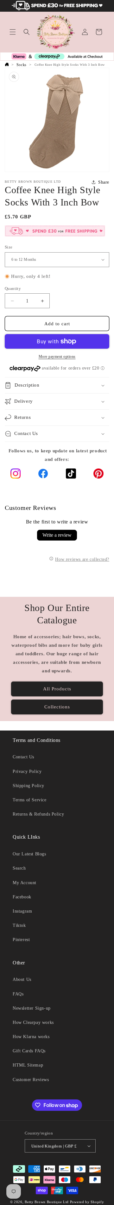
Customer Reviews (31, 1079)
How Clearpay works (33, 1022)
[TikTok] (71, 474)
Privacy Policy (27, 771)
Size (9, 247)
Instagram (22, 911)
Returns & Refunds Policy (38, 814)
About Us (22, 979)
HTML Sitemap (28, 1065)
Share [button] (103, 182)
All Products (57, 688)
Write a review (57, 535)
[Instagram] (15, 474)
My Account (24, 882)
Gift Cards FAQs (29, 1051)
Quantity (13, 288)
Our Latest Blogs (29, 854)
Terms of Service (30, 800)
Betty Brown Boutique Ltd (47, 1202)
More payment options (57, 356)
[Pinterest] (98, 474)
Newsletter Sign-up (32, 1008)
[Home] (7, 65)
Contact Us (23, 757)
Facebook (22, 897)
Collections (57, 706)
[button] (13, 32)
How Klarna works (31, 1036)
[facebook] (43, 474)
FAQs (18, 994)
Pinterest (21, 939)
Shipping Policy (28, 785)
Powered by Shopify (87, 1202)
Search (19, 868)
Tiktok (19, 925)
